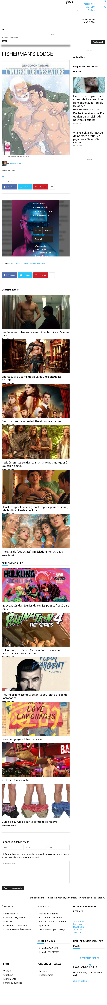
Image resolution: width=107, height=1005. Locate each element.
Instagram (78, 924)
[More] (52, 186)
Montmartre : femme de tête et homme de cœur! (33, 421)
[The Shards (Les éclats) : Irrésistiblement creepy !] (36, 531)
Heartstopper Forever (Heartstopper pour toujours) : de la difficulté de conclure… (35, 508)
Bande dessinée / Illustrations (21, 264)
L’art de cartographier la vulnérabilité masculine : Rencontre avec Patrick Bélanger (88, 100)
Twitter (79, 929)
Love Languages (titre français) (22, 739)
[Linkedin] (74, 927)
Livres (15, 37)
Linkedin (80, 927)
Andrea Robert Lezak (80, 109)
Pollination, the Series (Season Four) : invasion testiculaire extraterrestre (31, 651)
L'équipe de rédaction (9, 784)
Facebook (79, 921)
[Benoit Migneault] (4, 163)
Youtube (77, 932)
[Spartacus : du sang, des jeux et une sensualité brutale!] (36, 356)
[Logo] (69, 2)
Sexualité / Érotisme (39, 264)
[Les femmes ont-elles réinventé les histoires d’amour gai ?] (36, 312)
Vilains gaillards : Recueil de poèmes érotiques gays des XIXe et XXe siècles (88, 137)
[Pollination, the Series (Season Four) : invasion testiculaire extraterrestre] (36, 630)
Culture (10, 37)
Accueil (4, 37)
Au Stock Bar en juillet (16, 780)
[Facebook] (105, 1)
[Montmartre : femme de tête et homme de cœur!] (36, 401)
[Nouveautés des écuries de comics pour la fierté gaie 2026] (36, 585)
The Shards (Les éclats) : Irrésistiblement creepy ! (33, 551)
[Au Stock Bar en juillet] (36, 760)
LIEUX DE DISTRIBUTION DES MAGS (88, 943)
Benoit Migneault (16, 163)
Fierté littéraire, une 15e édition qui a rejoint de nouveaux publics (88, 116)
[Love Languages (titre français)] (36, 719)
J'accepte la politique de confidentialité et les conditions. (43, 251)
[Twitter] (104, 7)
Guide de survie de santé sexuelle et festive (29, 821)
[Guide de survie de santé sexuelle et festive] (36, 801)
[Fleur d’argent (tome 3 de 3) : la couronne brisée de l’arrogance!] (36, 674)
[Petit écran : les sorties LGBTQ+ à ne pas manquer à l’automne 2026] (36, 442)
